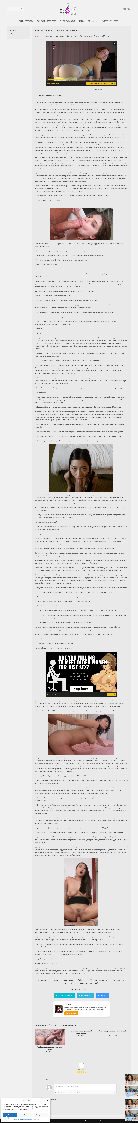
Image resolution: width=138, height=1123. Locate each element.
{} (79, 1092)
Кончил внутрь (48, 36)
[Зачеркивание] (63, 1092)
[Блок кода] (74, 1092)
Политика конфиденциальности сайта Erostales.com (25, 1119)
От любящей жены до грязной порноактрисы (81, 1032)
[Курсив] (58, 1092)
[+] (82, 1092)
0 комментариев (87, 36)
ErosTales (98, 36)
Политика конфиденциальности (109, 1121)
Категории (14, 30)
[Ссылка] (77, 1092)
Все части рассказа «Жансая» (51, 95)
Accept (10, 1115)
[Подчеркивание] (61, 1092)
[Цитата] (71, 1092)
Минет (56, 36)
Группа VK (103, 995)
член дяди (88, 407)
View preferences (41, 1115)
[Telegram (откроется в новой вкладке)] (129, 9)
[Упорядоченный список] (66, 1092)
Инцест (39, 36)
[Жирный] (56, 1092)
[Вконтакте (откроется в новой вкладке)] (124, 9)
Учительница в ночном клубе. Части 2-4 (113, 1032)
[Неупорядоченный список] (69, 1092)
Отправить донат (71, 1013)
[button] (47, 1100)
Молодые (62, 36)
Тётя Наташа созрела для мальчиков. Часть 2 (50, 1048)
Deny (25, 1115)
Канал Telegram (86, 995)
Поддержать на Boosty (66, 995)
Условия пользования (91, 1121)
